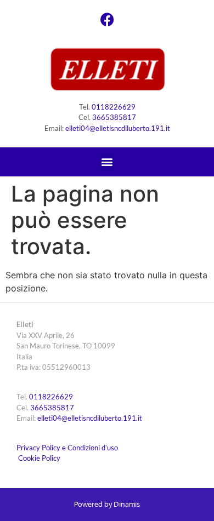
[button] (107, 162)
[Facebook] (107, 19)
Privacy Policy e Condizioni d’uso (67, 447)
